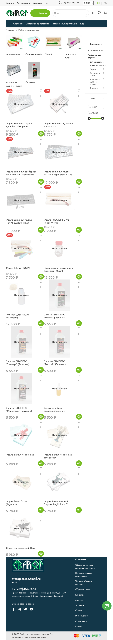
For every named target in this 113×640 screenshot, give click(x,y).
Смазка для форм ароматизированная (54, 409)
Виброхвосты (96, 62)
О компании (23, 3)
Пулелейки (17, 23)
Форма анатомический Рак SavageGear (58, 456)
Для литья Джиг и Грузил (94, 82)
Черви (93, 69)
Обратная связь (82, 589)
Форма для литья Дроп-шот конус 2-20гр (58, 125)
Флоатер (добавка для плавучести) (17, 316)
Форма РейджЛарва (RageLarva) (16, 503)
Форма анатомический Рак (20, 454)
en (105, 3)
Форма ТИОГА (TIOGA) (18, 268)
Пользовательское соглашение (83, 575)
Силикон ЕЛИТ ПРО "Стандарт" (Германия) (17, 363)
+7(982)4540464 (71, 2)
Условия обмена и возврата (83, 583)
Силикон (94, 88)
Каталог (10, 3)
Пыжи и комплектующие (64, 23)
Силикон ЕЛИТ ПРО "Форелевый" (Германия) (19, 409)
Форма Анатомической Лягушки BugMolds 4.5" (56, 503)
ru (98, 3)
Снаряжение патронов (37, 23)
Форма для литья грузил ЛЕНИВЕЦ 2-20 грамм (19, 221)
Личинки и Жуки (95, 74)
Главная (10, 30)
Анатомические (97, 65)
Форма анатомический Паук (20, 548)
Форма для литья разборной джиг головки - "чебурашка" (21, 173)
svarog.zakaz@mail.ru (26, 579)
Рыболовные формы (94, 56)
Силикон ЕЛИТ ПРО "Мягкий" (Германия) (54, 316)
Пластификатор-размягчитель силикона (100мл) (58, 269)
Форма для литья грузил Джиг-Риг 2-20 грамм (19, 125)
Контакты (37, 3)
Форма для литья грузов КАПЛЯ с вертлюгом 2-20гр (58, 173)
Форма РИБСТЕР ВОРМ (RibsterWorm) (56, 221)
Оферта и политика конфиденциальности (85, 566)
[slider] (89, 118)
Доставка (79, 605)
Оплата (78, 610)
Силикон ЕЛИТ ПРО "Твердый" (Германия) (55, 363)
